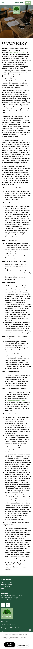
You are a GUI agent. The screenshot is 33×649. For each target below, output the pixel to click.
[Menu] (3, 2)
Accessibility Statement (8, 624)
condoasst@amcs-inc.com (16, 400)
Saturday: (4, 598)
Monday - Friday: (6, 596)
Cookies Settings (22, 645)
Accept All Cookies (9, 644)
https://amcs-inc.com (16, 52)
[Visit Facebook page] (3, 605)
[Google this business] (8, 605)
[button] (28, 3)
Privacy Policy (5, 622)
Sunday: (3, 600)
